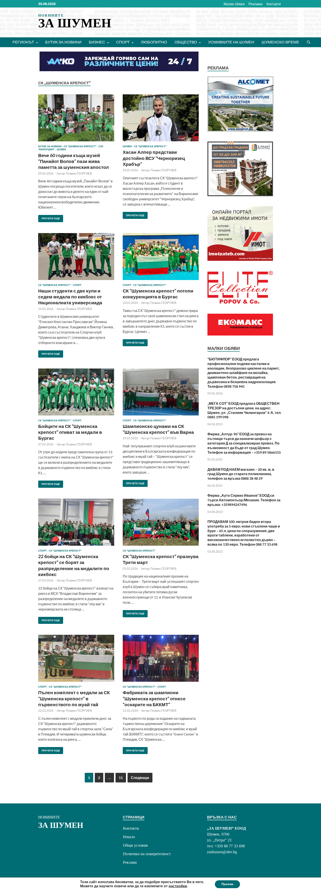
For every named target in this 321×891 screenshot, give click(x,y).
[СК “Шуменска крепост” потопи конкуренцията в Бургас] (161, 256)
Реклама (255, 4)
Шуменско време (280, 42)
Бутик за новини (63, 42)
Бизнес (97, 42)
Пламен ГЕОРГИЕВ (79, 173)
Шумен (61, 149)
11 (121, 777)
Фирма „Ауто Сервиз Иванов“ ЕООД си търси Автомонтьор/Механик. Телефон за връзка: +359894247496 (243, 500)
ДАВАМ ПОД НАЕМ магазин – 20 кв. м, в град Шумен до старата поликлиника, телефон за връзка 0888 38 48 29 (240, 474)
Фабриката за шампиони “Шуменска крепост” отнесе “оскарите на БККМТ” (154, 698)
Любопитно (154, 42)
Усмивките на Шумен (231, 42)
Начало (129, 837)
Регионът (23, 42)
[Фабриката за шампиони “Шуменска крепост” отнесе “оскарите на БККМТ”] (161, 658)
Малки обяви (234, 4)
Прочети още (49, 217)
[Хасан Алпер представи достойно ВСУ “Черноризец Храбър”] (161, 117)
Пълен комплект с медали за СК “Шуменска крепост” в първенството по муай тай (74, 698)
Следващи (140, 777)
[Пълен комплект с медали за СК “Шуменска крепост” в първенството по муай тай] (76, 658)
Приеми (227, 884)
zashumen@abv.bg (222, 852)
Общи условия (135, 845)
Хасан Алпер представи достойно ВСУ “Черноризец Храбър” (154, 158)
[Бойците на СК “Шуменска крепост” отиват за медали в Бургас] (76, 392)
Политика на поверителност (147, 854)
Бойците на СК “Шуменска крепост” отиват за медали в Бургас (70, 432)
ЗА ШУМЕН (74, 23)
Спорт (123, 42)
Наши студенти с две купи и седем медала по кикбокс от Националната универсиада (70, 296)
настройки (178, 886)
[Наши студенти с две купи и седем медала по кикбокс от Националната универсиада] (76, 256)
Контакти (273, 4)
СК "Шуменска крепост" (80, 146)
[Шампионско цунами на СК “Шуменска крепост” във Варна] (161, 392)
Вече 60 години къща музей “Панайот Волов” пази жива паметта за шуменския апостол (73, 161)
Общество (185, 42)
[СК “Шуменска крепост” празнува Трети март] (161, 522)
